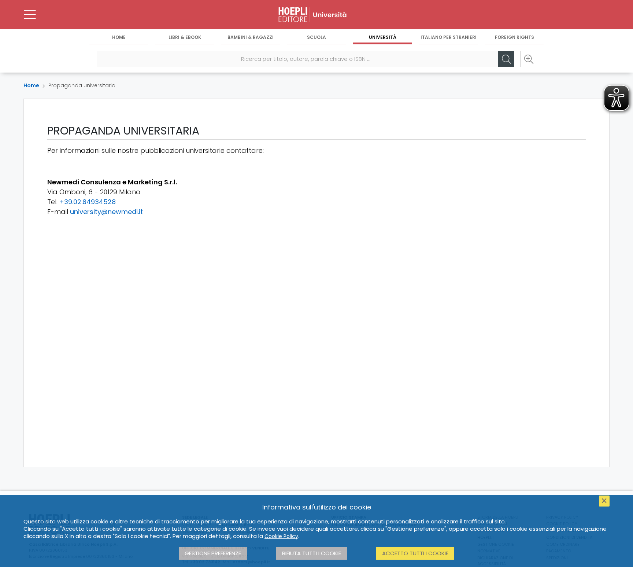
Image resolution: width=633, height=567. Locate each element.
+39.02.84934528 (87, 201)
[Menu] (30, 14)
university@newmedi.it (106, 211)
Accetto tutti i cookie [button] (415, 553)
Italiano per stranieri (449, 37)
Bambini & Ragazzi (250, 37)
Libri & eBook (185, 37)
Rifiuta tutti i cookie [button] (311, 553)
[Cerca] (506, 59)
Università (382, 37)
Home (119, 37)
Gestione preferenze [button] (213, 553)
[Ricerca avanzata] (528, 59)
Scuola (316, 37)
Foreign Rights (514, 37)
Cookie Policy (281, 536)
